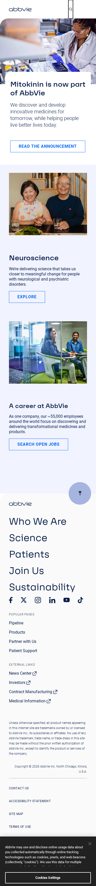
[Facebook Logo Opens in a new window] (11, 600)
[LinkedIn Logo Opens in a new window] (52, 600)
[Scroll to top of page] (80, 493)
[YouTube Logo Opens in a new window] (66, 600)
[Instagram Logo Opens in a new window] (38, 600)
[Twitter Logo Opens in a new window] (24, 600)
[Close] (89, 843)
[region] (48, 861)
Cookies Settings (47, 878)
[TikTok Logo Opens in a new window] (80, 600)
